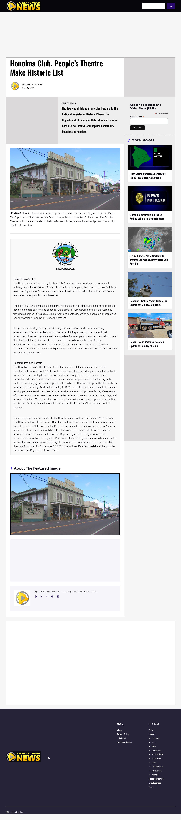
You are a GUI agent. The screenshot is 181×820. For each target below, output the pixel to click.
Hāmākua (156, 738)
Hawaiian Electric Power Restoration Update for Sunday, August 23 (149, 303)
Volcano (155, 775)
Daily (151, 730)
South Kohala (157, 766)
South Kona (157, 771)
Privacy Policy (123, 734)
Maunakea (156, 750)
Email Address (137, 116)
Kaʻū (154, 746)
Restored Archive (156, 779)
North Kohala (157, 754)
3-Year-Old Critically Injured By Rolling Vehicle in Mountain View (147, 216)
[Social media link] (35, 596)
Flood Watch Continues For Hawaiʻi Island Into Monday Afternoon (148, 175)
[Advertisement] (90, 34)
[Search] (171, 6)
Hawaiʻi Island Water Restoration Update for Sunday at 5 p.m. (147, 344)
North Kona (156, 758)
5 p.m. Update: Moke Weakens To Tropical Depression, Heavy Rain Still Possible (149, 259)
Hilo (153, 742)
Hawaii (151, 734)
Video (151, 787)
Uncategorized (155, 783)
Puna (154, 763)
